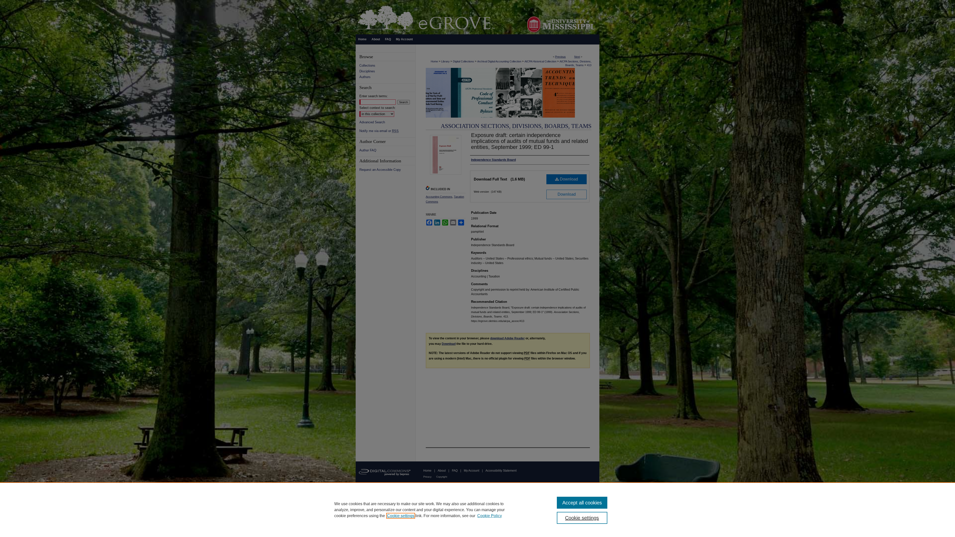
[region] (477, 509)
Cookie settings (400, 516)
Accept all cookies (582, 502)
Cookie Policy (489, 516)
